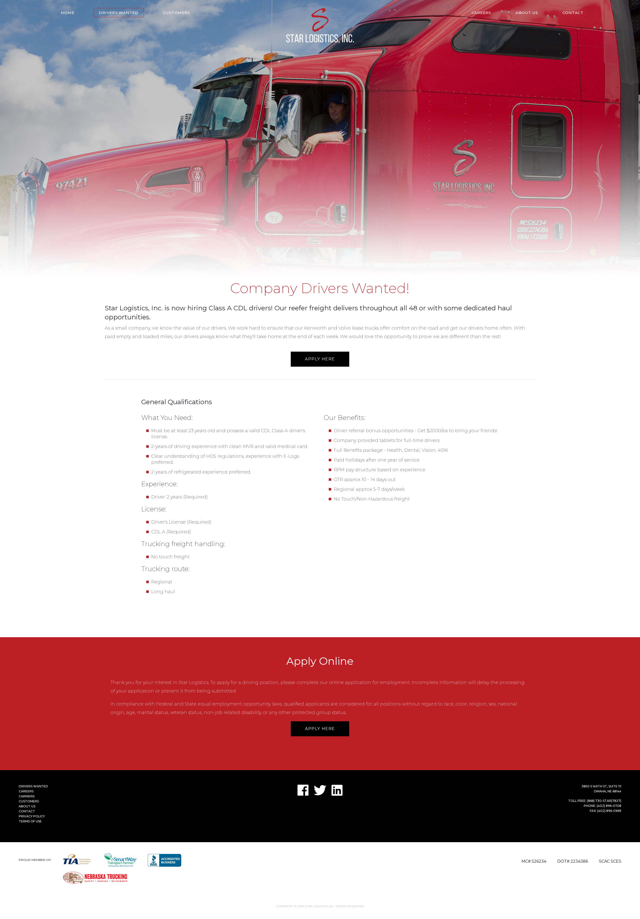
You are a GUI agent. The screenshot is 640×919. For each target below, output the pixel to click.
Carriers (26, 796)
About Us (527, 12)
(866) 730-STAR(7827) (604, 801)
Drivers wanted (118, 12)
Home (67, 12)
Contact (573, 12)
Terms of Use (30, 821)
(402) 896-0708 (609, 806)
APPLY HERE (320, 359)
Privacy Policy (32, 816)
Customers (176, 12)
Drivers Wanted (33, 786)
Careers (481, 12)
